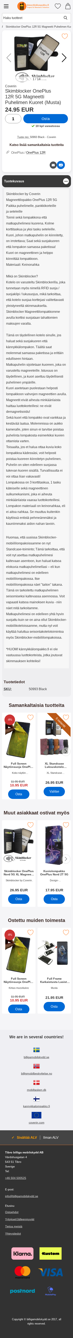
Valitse (54, 791)
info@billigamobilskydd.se (21, 1196)
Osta (46, 119)
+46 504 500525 (15, 1178)
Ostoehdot (11, 1212)
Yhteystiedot (13, 1233)
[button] (64, 57)
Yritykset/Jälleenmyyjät (19, 1219)
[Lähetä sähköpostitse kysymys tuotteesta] (53, 165)
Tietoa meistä (13, 1226)
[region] (36, 181)
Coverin (10, 86)
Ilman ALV (50, 1137)
